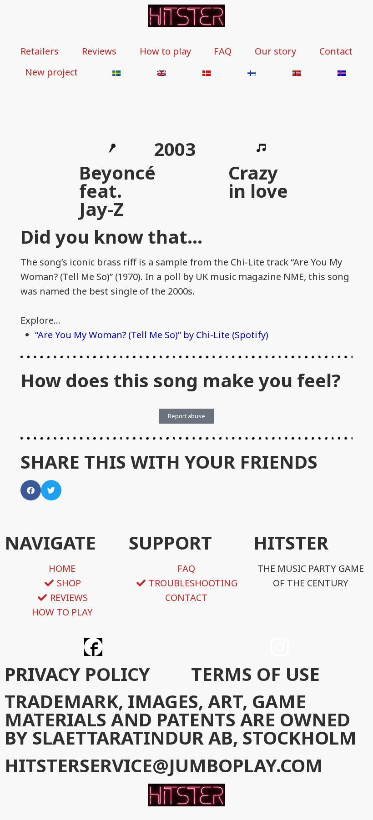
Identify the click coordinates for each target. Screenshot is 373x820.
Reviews (99, 51)
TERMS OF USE (255, 673)
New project (51, 72)
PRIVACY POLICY (77, 673)
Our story (275, 51)
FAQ (223, 51)
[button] (30, 490)
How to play (165, 51)
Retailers (39, 51)
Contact (336, 51)
